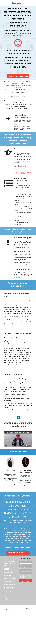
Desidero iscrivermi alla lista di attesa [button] (18, 552)
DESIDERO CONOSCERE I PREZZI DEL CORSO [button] (23, 173)
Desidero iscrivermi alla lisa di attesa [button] (18, 76)
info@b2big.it (28, 619)
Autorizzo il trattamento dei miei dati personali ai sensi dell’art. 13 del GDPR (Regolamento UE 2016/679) (26, 576)
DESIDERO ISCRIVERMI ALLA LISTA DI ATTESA (25, 580)
